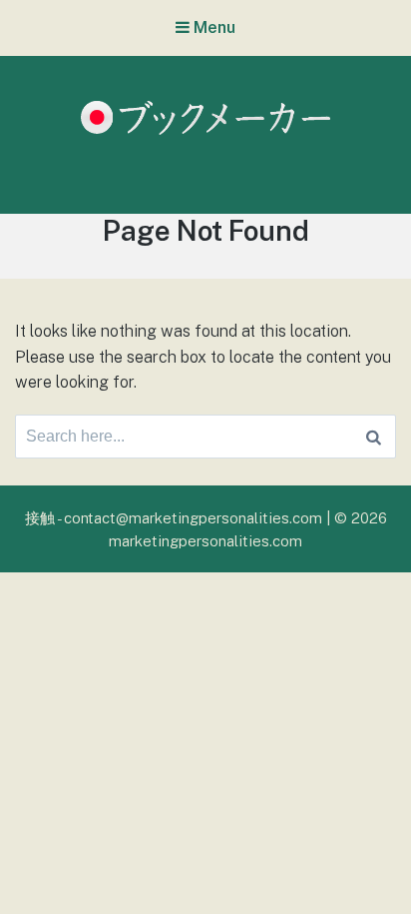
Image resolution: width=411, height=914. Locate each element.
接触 (40, 517)
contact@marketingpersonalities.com (193, 517)
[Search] (373, 436)
